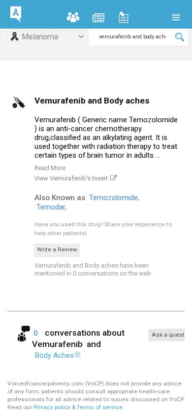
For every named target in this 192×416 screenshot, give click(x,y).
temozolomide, (115, 197)
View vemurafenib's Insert (71, 178)
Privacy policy (52, 407)
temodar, (52, 207)
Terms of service (100, 407)
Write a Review (57, 249)
